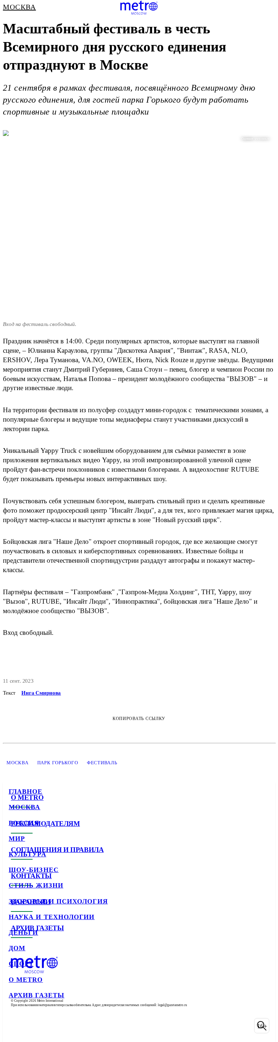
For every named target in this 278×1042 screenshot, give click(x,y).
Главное (26, 791)
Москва (24, 807)
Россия (24, 823)
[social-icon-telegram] (35, 1025)
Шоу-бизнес (34, 869)
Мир (17, 838)
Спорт (21, 963)
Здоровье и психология (58, 901)
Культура (27, 854)
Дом (17, 948)
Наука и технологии (51, 917)
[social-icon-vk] (16, 1025)
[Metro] (138, 7)
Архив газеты (36, 995)
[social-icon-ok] (53, 1025)
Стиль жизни (36, 885)
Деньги (23, 932)
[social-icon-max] (72, 1025)
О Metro (26, 979)
